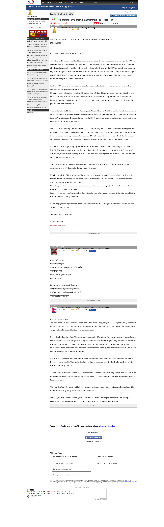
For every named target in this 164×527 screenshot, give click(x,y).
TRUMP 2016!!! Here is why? (63, 463)
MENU (132, 2)
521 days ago (35, 23)
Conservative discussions (62, 469)
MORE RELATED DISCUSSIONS (34, 27)
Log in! (59, 426)
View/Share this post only (93, 233)
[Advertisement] (38, 148)
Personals (46, 2)
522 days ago (37, 21)
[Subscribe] (90, 27)
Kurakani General (65, 14)
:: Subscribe (30, 112)
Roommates (60, 2)
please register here (107, 426)
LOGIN (95, 2)
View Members (53, 9)
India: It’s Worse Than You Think (37, 41)
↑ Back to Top (153, 522)
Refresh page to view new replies (129, 11)
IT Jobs (72, 2)
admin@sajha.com (129, 481)
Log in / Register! (129, 8)
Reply (84, 27)
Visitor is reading (37, 92)
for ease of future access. (106, 23)
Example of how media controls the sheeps (68, 475)
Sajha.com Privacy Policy (82, 487)
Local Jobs (84, 2)
